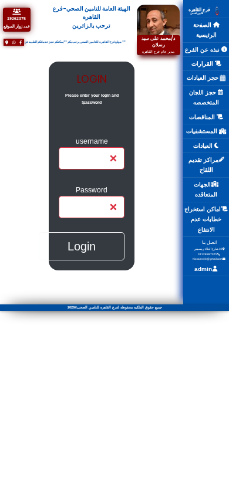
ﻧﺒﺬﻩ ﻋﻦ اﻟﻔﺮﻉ (203, 49)
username (92, 141)
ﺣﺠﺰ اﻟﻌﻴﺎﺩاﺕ (203, 77)
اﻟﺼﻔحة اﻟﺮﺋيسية (205, 30)
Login (82, 246)
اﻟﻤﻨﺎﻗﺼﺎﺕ (203, 117)
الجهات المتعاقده (205, 189)
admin (203, 269)
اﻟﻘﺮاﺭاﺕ (203, 63)
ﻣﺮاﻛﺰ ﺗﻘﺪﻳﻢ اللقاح (203, 165)
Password (91, 190)
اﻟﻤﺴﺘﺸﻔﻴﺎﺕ (202, 131)
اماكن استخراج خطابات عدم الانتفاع (202, 219)
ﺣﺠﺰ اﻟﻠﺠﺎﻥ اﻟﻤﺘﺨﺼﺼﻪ (204, 97)
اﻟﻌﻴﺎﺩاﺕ (203, 146)
